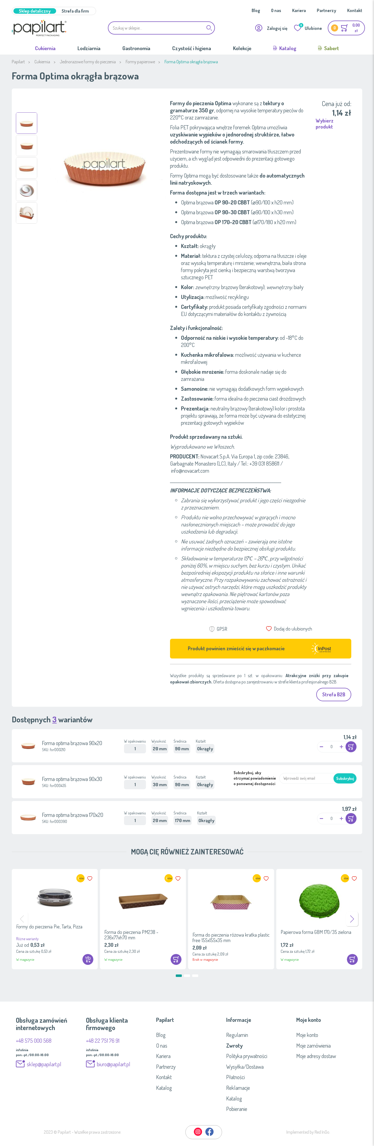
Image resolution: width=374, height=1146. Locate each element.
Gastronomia (136, 48)
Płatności (235, 1077)
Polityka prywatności (246, 1055)
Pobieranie (236, 1108)
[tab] (187, 1020)
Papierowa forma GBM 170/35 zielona (316, 932)
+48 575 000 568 (33, 1040)
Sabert (331, 48)
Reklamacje (238, 1087)
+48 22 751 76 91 (102, 1040)
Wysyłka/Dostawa (245, 1066)
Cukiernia (45, 48)
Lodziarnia (88, 48)
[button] (26, 123)
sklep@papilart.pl (44, 1064)
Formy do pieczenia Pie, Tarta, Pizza (49, 926)
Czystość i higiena (191, 48)
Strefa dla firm (75, 11)
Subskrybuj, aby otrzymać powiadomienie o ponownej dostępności (255, 778)
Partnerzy (326, 10)
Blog (256, 10)
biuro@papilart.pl (113, 1064)
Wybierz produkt (324, 124)
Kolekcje (242, 48)
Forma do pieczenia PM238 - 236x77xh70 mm (131, 934)
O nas (276, 10)
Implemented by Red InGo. (308, 1132)
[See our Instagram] (198, 1134)
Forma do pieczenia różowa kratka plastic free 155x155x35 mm (230, 937)
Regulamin (237, 1034)
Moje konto (307, 1034)
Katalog (287, 48)
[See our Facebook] (209, 1134)
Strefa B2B (333, 694)
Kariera (299, 10)
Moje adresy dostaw (316, 1055)
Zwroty (234, 1045)
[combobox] (161, 28)
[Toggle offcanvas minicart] (346, 28)
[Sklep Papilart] (39, 28)
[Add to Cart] (351, 746)
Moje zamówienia (313, 1045)
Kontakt (354, 10)
